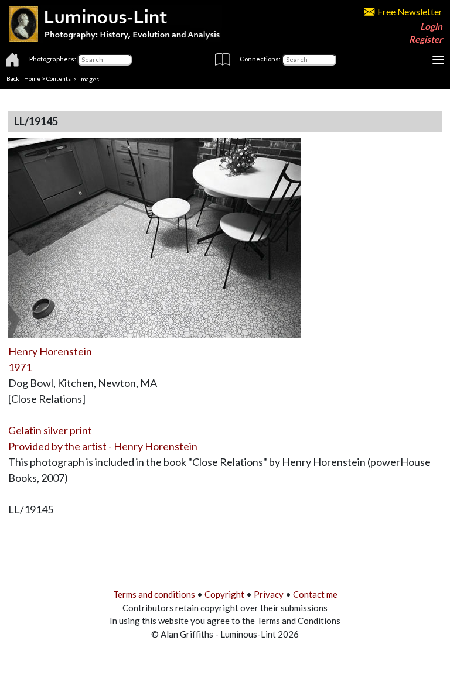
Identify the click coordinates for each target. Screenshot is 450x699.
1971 (20, 367)
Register (425, 39)
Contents (58, 78)
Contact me (315, 594)
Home (32, 78)
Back (12, 78)
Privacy (269, 594)
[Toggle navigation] (438, 60)
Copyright (224, 594)
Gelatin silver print (50, 430)
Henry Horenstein (50, 351)
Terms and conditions (154, 594)
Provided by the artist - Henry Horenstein (102, 446)
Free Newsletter (409, 11)
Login (431, 26)
